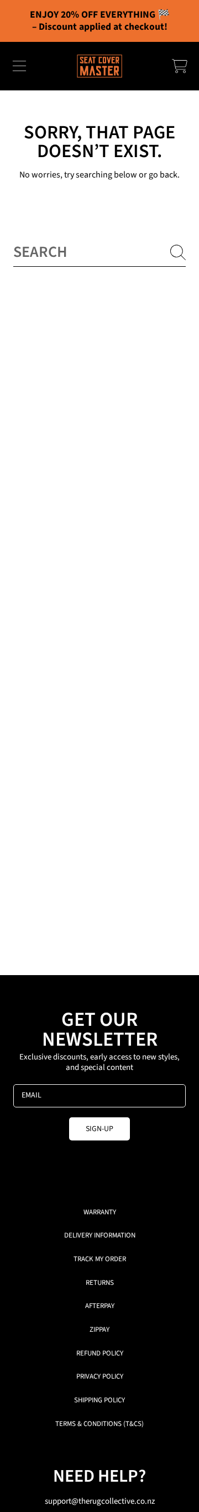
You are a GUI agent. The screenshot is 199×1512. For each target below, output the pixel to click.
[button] (19, 66)
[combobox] (99, 252)
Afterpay (99, 1306)
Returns (100, 1283)
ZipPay (99, 1330)
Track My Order (100, 1259)
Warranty (99, 1212)
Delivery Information (99, 1235)
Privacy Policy (99, 1376)
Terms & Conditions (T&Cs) (99, 1424)
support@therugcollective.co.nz (100, 1501)
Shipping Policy (99, 1400)
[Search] (178, 252)
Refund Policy (99, 1353)
